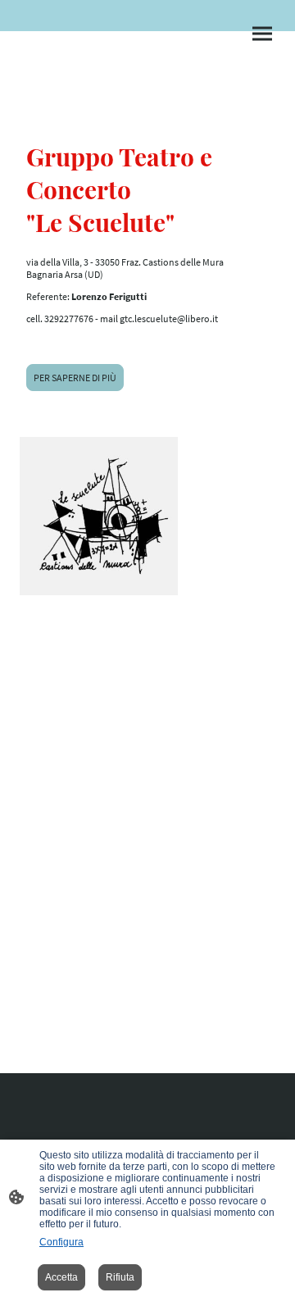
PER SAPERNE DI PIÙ (75, 377)
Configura (61, 1242)
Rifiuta (120, 1277)
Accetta (61, 1277)
